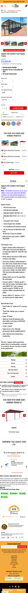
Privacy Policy (14, 559)
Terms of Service (14, 562)
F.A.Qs (14, 565)
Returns (13, 363)
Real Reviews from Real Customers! (14, 456)
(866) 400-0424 (14, 573)
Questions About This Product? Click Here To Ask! (14, 50)
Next (25, 43)
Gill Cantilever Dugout (14, 432)
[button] (2, 467)
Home (4, 10)
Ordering (13, 366)
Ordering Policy (14, 556)
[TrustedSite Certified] (9, 579)
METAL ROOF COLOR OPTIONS (6, 97)
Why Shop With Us (13, 370)
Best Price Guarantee (13, 373)
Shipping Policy (14, 557)
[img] (14, 454)
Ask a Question (19, 382)
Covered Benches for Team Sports (14, 10)
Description (13, 181)
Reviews (13, 376)
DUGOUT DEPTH (4, 78)
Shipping (13, 360)
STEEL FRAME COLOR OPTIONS (6, 90)
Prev (2, 43)
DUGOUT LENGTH (4, 84)
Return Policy (14, 560)
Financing (14, 567)
